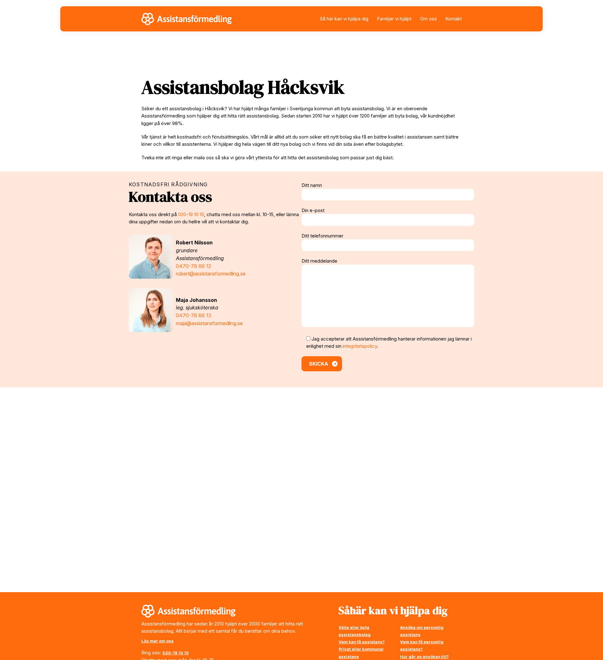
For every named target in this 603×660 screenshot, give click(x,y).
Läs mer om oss (157, 641)
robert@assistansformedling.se (211, 273)
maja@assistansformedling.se (209, 323)
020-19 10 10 (191, 214)
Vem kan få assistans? (362, 642)
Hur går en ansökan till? (424, 656)
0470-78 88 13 (193, 315)
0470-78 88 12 (193, 266)
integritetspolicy (360, 346)
